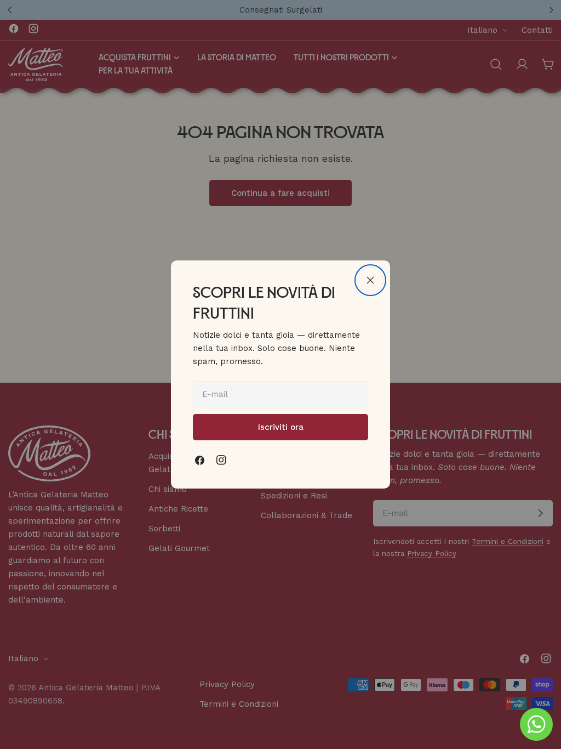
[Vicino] (370, 280)
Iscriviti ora (281, 427)
